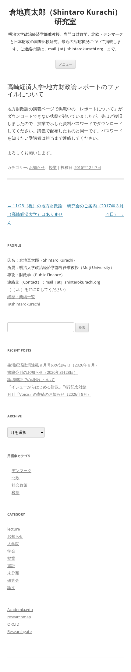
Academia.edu (20, 609)
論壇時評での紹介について (31, 379)
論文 (11, 587)
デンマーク (21, 470)
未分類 (13, 573)
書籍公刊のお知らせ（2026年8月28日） (42, 372)
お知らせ (37, 167)
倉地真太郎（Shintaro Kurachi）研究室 (65, 16)
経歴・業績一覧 (21, 296)
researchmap (19, 617)
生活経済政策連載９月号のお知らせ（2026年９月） (53, 365)
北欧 (15, 478)
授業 (53, 167)
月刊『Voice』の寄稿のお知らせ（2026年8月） (49, 394)
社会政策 (19, 485)
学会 (11, 551)
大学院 (13, 543)
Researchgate (19, 631)
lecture (13, 529)
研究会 (13, 580)
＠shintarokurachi (23, 304)
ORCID (13, 624)
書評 (11, 565)
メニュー (65, 64)
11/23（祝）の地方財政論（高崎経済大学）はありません (35, 214)
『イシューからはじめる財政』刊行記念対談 (47, 387)
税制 (15, 492)
